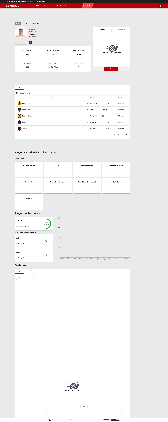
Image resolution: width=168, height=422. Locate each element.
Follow (21, 42)
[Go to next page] (126, 134)
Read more (115, 420)
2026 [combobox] (20, 278)
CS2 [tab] (19, 87)
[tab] (101, 29)
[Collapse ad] (84, 406)
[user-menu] (160, 5)
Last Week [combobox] (20, 158)
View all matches (111, 69)
